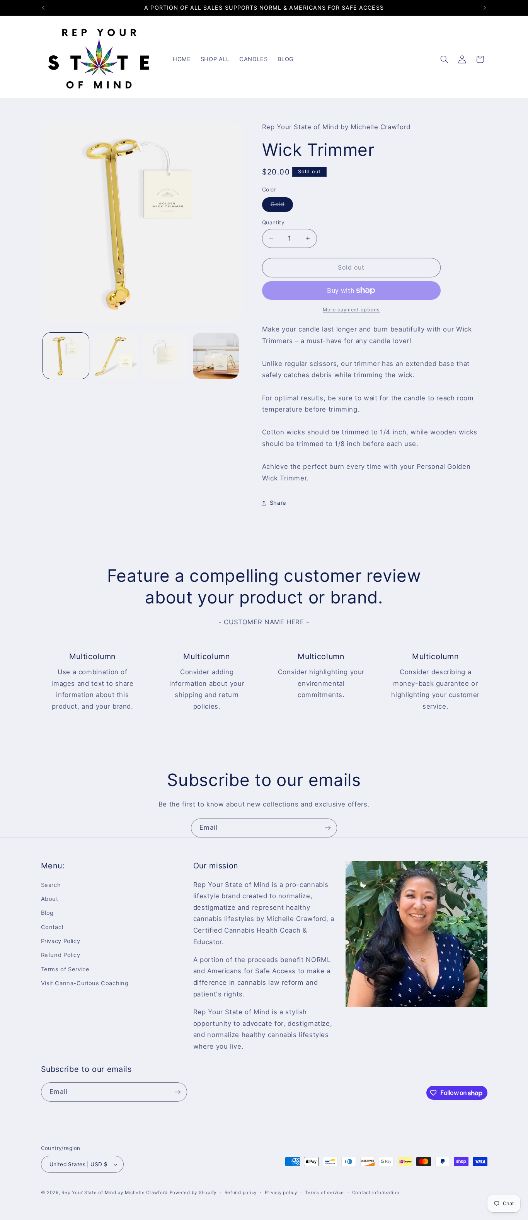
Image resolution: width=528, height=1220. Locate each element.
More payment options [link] (351, 310)
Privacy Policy (60, 941)
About (49, 898)
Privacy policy (281, 1192)
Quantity (273, 222)
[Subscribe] (328, 827)
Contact (52, 927)
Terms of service (324, 1192)
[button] (444, 59)
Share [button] (278, 502)
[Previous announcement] (43, 7)
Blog (47, 912)
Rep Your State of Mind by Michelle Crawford (114, 1192)
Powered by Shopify (193, 1192)
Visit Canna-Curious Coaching (85, 983)
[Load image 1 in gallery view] (66, 356)
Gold (282, 206)
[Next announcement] (484, 7)
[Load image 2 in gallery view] (116, 356)
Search (51, 885)
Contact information (376, 1192)
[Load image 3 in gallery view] (166, 356)
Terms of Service (65, 969)
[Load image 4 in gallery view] (216, 356)
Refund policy (241, 1192)
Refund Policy (60, 955)
